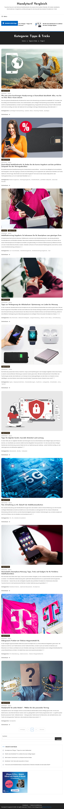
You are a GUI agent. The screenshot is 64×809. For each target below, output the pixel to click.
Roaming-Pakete (38, 110)
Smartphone (36, 587)
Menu (5, 16)
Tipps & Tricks (5, 90)
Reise (31, 110)
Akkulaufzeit (12, 451)
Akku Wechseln (13, 317)
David (9, 93)
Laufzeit (27, 110)
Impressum (25, 805)
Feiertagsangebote (25, 179)
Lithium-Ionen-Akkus (46, 317)
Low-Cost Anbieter (14, 250)
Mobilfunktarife (35, 179)
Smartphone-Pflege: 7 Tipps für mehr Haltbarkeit (17, 24)
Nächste (42, 729)
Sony (59, 382)
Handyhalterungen (30, 382)
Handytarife (12, 721)
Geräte (19, 451)
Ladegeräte (46, 382)
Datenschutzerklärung (36, 805)
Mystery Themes (46, 807)
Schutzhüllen (53, 382)
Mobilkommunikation (20, 518)
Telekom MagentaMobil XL (36, 654)
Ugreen (4, 384)
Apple (11, 382)
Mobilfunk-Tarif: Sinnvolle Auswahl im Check (17, 761)
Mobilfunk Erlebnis (14, 587)
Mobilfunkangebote (25, 250)
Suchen (4, 736)
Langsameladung (35, 317)
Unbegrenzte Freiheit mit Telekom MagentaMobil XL (20, 641)
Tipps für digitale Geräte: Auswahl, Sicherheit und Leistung (22, 438)
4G (10, 518)
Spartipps (46, 110)
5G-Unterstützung (14, 654)
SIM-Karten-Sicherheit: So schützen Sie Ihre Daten (18, 757)
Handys (4, 230)
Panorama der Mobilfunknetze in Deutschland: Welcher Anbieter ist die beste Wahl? (27, 764)
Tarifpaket (24, 451)
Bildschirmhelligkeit (24, 317)
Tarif (49, 250)
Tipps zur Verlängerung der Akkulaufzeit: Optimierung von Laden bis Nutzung (29, 304)
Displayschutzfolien (19, 382)
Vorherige (22, 729)
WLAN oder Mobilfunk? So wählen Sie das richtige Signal (47, 24)
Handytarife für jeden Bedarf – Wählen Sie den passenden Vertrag (25, 708)
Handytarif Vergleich (32, 3)
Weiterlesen (5, 114)
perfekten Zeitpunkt (45, 179)
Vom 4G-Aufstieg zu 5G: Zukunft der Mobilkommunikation (22, 505)
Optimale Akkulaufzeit (26, 587)
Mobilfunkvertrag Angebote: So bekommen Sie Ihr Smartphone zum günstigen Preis (31, 235)
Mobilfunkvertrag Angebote (39, 250)
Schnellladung (56, 317)
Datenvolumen (24, 654)
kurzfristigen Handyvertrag (16, 110)
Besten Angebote (14, 179)
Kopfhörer (39, 382)
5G (12, 518)
